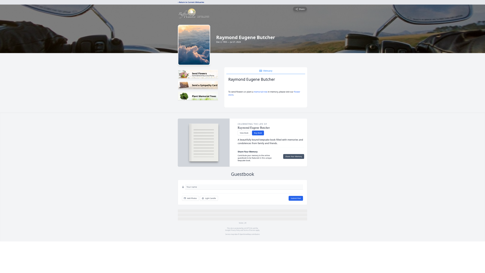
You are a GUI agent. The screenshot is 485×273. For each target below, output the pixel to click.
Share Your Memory (293, 156)
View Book (244, 133)
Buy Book (258, 133)
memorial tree (260, 91)
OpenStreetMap (245, 234)
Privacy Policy (235, 230)
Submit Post (296, 198)
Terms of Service (249, 230)
